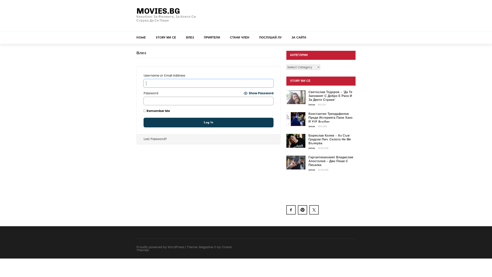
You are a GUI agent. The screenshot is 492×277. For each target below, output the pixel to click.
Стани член (239, 37)
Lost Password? (155, 139)
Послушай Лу (270, 37)
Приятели (212, 37)
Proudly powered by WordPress (160, 247)
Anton (311, 104)
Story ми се (166, 37)
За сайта (299, 37)
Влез (190, 37)
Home (141, 37)
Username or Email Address (164, 75)
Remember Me (158, 111)
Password (151, 93)
